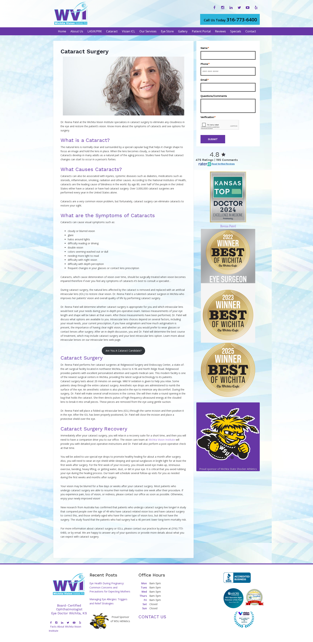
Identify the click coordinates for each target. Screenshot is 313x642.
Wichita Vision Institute (162, 439)
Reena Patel (228, 226)
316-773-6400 (230, 19)
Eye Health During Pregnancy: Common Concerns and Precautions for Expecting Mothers (109, 587)
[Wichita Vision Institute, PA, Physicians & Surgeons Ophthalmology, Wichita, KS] (237, 578)
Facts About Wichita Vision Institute (65, 628)
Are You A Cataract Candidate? (123, 350)
